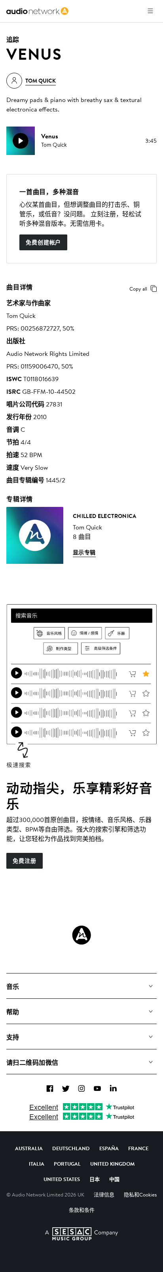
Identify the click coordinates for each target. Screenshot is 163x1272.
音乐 (12, 986)
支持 (12, 1037)
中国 (114, 1179)
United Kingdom (112, 1163)
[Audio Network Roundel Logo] (81, 935)
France (138, 1148)
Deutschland (71, 1148)
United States (62, 1179)
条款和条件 (82, 1209)
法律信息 (104, 1194)
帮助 (12, 1011)
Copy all (138, 288)
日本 (94, 1179)
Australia (29, 1148)
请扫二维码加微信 (32, 1062)
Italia (36, 1163)
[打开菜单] (150, 11)
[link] (37, 11)
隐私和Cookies (140, 1194)
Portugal (67, 1163)
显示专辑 (84, 552)
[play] (20, 141)
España (109, 1148)
